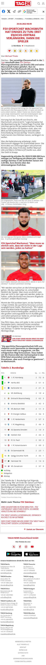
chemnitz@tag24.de (30, 573)
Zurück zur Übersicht (35, 529)
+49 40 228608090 (7, 619)
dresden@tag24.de (7, 585)
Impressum (23, 650)
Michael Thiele (11, 56)
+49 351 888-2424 (7, 583)
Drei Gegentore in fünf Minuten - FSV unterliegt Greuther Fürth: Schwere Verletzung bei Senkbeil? (20, 509)
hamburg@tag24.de (7, 622)
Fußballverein (32, 19)
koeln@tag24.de (28, 610)
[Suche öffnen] (38, 3)
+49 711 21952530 (29, 595)
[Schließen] (43, 11)
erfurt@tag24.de (6, 597)
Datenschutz (23, 653)
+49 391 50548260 (7, 632)
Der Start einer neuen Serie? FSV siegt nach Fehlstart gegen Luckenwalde (28, 339)
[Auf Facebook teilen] (3, 11)
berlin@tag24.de (6, 573)
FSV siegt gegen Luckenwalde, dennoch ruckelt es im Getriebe (21, 516)
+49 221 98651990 (29, 607)
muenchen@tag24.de (30, 618)
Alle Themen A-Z (23, 644)
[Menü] (2, 3)
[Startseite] (23, 4)
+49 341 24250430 (29, 583)
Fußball (19, 19)
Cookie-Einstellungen (23, 661)
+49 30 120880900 (7, 570)
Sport (11, 19)
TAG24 (4, 19)
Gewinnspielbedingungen (23, 658)
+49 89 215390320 (29, 615)
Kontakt (23, 647)
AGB (23, 656)
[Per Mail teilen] (14, 11)
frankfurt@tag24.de (7, 610)
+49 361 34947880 (7, 595)
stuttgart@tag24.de (29, 597)
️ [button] (9, 50)
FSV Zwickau (25, 62)
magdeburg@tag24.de (8, 634)
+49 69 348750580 (7, 607)
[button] (43, 3)
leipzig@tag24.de (29, 585)
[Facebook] (20, 547)
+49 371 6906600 (29, 570)
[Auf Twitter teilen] (8, 11)
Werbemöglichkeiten (23, 641)
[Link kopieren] (19, 11)
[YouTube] (32, 547)
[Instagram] (26, 547)
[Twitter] (14, 547)
